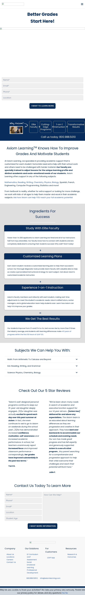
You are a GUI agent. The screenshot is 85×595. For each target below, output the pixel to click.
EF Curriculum (32, 554)
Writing (29, 182)
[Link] (13, 4)
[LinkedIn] (44, 582)
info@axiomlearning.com (50, 578)
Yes (63, 593)
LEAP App (51, 557)
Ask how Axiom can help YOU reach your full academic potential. (43, 197)
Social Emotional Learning (31, 565)
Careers (10, 559)
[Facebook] (40, 582)
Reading (21, 182)
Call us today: (58, 137)
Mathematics (11, 182)
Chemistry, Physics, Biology (46, 182)
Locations (10, 557)
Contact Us (11, 562)
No (66, 593)
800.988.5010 (32, 578)
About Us (10, 554)
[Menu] (82, 4)
